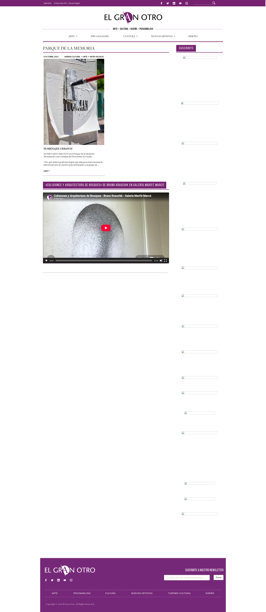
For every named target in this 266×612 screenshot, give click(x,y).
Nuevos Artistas (160, 36)
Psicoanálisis (100, 36)
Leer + (47, 171)
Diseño (193, 36)
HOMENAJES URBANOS (58, 148)
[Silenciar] (161, 260)
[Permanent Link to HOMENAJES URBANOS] (74, 102)
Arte (70, 36)
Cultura (128, 36)
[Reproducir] (46, 260)
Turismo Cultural (179, 593)
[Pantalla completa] (165, 260)
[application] (106, 227)
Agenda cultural (72, 57)
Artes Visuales (97, 57)
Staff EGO (47, 3)
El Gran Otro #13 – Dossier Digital (67, 3)
